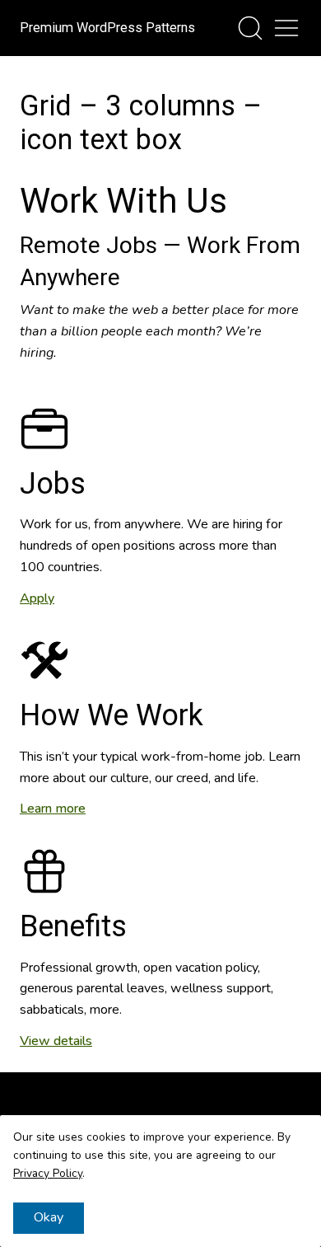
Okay (48, 1217)
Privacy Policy (47, 1173)
